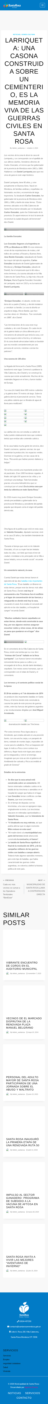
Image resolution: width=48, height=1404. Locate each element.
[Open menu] (42, 5)
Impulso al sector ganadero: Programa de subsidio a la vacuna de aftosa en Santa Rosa (22, 1201)
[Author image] (7, 973)
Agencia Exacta (31, 1387)
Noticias (16, 34)
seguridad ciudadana (11, 1363)
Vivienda (6, 1371)
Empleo (6, 1359)
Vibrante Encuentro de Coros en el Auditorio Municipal (22, 965)
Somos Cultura (28, 34)
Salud (5, 1367)
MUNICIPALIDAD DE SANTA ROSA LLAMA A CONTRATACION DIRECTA (35, 887)
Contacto (24, 1397)
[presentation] (24, 944)
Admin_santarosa (18, 148)
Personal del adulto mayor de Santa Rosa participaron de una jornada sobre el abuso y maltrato (22, 1083)
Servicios (7, 1355)
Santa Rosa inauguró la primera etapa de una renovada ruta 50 (22, 1142)
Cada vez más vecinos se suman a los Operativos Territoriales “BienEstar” (11, 889)
